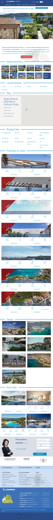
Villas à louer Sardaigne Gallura (8, 481)
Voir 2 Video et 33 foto (42, 17)
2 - (25, 493)
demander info (19, 411)
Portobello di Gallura (40, 482)
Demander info (37, 174)
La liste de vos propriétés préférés (9, 476)
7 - (23, 502)
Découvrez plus (14, 174)
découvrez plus (8, 411)
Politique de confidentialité (28, 509)
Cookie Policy (35, 509)
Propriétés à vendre (23, 476)
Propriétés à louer (22, 474)
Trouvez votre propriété (24, 479)
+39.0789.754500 (21, 449)
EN (33, 2)
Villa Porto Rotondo (6, 477)
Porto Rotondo (39, 477)
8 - (22, 504)
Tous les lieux (38, 484)
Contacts (16, 509)
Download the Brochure (26, 57)
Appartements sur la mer (7, 474)
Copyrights (21, 509)
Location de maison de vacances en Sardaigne (9, 483)
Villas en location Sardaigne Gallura (26, 477)
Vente (14, 4)
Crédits (3, 511)
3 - (23, 495)
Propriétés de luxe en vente (8, 486)
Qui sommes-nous (8, 4)
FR (36, 2)
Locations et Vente (11, 509)
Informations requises (41, 8)
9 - (21, 506)
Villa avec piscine (5, 479)
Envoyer (39, 454)
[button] (26, 109)
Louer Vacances (33, 4)
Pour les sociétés (25, 4)
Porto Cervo (38, 476)
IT (32, 2)
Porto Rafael (38, 479)
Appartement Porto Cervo (24, 481)
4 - (21, 498)
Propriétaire (18, 4)
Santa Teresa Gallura (40, 481)
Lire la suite (30, 53)
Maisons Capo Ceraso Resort (25, 484)
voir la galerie (46, 75)
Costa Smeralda (39, 474)
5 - (23, 500)
